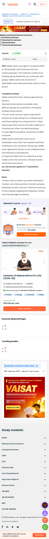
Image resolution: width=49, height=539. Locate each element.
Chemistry (35, 14)
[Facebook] (2, 527)
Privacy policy (40, 517)
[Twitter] (12, 527)
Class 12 (24, 14)
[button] (10, 212)
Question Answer (10, 14)
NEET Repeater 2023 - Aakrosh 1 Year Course (21, 371)
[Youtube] (18, 527)
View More (23, 218)
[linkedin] (7, 527)
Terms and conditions (10, 521)
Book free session (31, 234)
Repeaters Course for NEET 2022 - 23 (21, 366)
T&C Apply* (32, 230)
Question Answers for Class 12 (28, 21)
